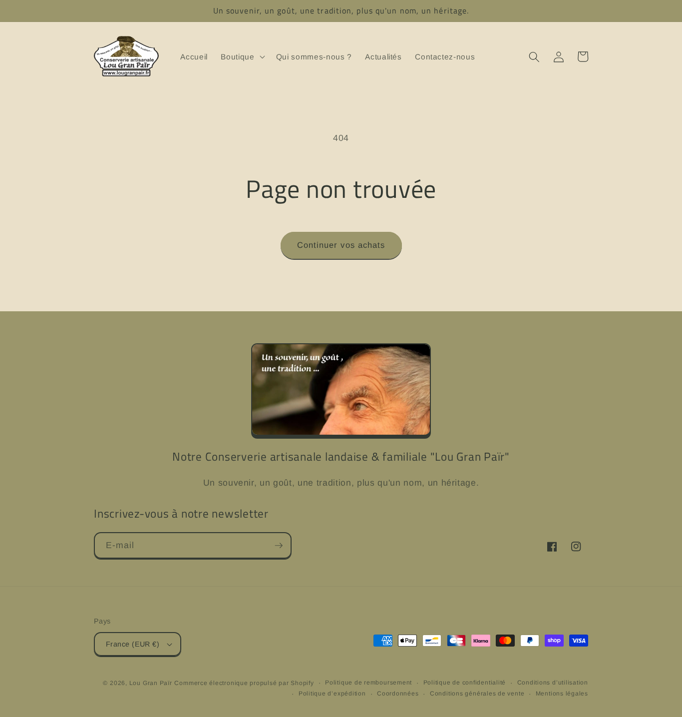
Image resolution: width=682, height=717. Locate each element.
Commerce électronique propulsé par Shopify (244, 683)
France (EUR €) (132, 644)
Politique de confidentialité (464, 682)
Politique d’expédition (332, 693)
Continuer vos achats (341, 244)
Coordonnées (397, 693)
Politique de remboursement (368, 682)
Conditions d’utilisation (552, 682)
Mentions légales (562, 693)
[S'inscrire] (279, 545)
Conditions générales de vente (477, 693)
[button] (241, 56)
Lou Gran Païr (150, 683)
